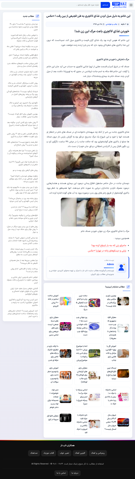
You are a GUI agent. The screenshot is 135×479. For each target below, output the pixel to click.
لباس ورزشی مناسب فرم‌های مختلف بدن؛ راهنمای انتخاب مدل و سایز (22, 65)
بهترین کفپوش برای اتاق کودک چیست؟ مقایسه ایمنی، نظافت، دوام (23, 115)
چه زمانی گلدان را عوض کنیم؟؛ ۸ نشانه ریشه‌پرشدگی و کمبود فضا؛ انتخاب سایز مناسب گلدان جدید (23, 241)
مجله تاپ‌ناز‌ (119, 5)
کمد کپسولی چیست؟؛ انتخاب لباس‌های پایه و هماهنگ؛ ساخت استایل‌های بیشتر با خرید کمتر (23, 314)
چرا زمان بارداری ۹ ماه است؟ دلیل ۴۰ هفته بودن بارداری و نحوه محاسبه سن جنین (23, 27)
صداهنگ (34, 453)
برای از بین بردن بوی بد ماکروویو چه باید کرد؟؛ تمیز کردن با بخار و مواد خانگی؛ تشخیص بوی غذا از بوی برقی (22, 190)
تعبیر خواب (64, 453)
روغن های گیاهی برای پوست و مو (25, 170)
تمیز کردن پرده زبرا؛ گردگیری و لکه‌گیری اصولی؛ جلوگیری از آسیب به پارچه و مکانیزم (23, 302)
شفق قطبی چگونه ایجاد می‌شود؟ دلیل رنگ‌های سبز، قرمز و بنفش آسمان (23, 56)
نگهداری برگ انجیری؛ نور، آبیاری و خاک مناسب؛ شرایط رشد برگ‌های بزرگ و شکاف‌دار (23, 106)
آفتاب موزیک (49, 453)
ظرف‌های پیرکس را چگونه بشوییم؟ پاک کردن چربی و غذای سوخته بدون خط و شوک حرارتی (23, 218)
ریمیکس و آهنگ (98, 453)
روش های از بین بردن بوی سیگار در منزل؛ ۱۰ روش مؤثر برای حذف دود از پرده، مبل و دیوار (22, 229)
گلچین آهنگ (80, 453)
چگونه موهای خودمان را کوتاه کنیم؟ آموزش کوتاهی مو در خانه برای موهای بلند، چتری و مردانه (23, 179)
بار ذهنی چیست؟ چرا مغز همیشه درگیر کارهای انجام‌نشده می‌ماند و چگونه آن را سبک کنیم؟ (23, 153)
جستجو (105, 5)
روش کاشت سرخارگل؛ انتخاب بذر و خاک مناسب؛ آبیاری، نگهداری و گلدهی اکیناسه (23, 84)
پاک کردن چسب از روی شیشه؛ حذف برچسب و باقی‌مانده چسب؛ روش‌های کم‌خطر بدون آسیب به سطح (24, 252)
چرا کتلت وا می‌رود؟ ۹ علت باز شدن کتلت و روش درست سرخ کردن (24, 208)
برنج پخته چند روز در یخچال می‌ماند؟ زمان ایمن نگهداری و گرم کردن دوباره (23, 200)
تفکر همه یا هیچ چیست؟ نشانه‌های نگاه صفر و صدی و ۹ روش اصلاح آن (22, 143)
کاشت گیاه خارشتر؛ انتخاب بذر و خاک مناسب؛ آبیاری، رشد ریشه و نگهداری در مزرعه (23, 74)
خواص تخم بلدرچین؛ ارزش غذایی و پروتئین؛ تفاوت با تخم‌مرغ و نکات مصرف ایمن (22, 280)
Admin (110, 264)
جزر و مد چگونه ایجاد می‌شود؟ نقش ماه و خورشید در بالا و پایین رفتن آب (22, 48)
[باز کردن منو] (131, 5)
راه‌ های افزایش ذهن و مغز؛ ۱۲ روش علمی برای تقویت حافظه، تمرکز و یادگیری (22, 135)
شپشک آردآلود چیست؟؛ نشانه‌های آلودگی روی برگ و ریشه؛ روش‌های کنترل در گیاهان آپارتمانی (22, 94)
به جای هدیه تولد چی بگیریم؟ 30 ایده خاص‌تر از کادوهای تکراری (23, 163)
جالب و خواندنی (111, 24)
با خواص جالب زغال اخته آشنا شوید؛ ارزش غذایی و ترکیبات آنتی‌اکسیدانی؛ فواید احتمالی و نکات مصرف (24, 38)
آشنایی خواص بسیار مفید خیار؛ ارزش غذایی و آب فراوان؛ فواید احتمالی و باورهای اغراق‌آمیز (24, 291)
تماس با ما (61, 473)
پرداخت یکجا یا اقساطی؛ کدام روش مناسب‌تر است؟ (24, 270)
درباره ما (75, 473)
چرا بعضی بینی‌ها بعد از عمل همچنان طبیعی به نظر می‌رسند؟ (23, 262)
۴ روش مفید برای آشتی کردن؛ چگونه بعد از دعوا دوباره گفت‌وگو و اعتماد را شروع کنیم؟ (22, 125)
